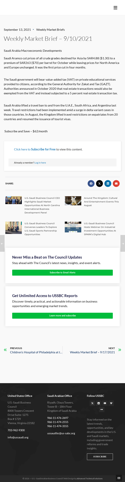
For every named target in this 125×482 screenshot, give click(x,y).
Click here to (35, 149)
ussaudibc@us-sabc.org (61, 433)
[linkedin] (98, 403)
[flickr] (101, 409)
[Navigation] (115, 7)
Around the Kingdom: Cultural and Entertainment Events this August (101, 202)
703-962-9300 (16, 430)
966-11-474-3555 (57, 426)
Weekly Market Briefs (50, 29)
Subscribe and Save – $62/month (26, 131)
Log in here (40, 162)
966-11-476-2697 (57, 417)
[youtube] (105, 403)
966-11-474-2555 (57, 422)
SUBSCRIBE (100, 457)
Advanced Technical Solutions (90, 478)
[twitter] (92, 403)
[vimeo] (111, 403)
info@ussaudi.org (18, 437)
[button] (91, 183)
